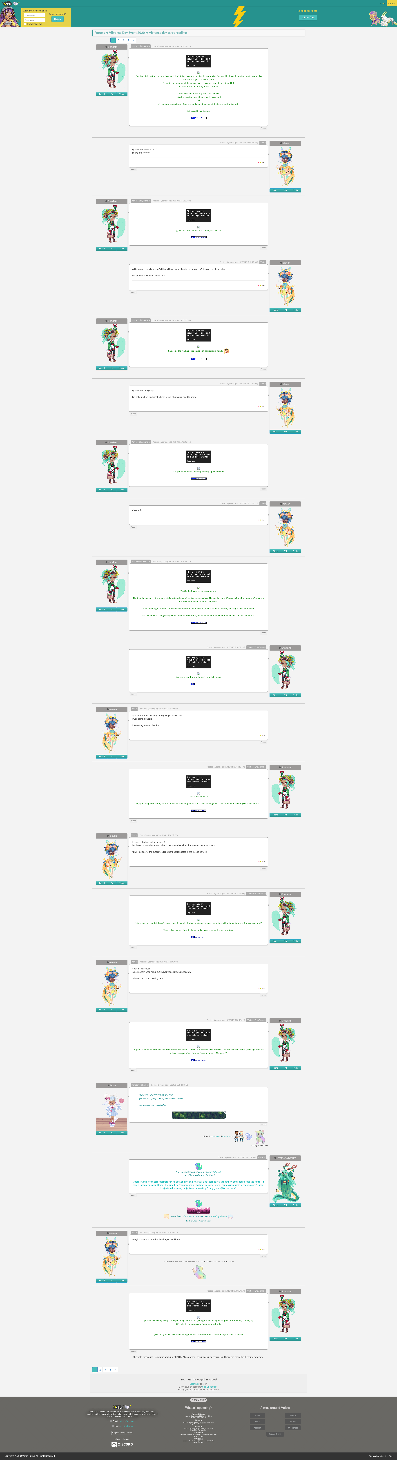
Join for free (308, 17)
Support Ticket (275, 1434)
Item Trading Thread (217, 1216)
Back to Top (199, 1400)
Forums (391, 4)
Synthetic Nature (286, 1157)
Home (382, 4)
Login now (195, 1384)
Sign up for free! (210, 1387)
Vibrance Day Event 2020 (127, 32)
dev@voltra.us (126, 1426)
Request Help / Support (122, 1433)
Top (390, 1456)
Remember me (34, 24)
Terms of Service (376, 1456)
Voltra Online (11, 3)
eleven (286, 143)
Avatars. (230, 1136)
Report (263, 128)
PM (112, 94)
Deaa (113, 1085)
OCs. (224, 1136)
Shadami (113, 46)
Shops (293, 1422)
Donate (294, 1428)
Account (257, 1428)
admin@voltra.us (127, 1421)
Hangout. (217, 1136)
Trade (121, 94)
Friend (102, 94)
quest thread (214, 1172)
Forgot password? (57, 14)
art (203, 1175)
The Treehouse (189, 1216)
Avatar (257, 1422)
